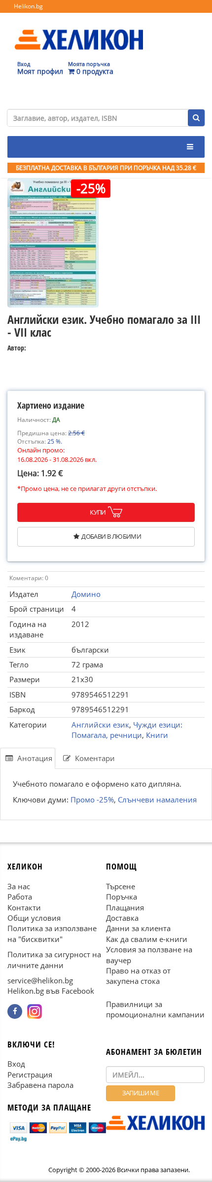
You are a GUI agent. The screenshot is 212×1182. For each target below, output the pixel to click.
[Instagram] (34, 1011)
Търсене (120, 886)
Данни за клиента (138, 928)
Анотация (33, 758)
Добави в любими (111, 536)
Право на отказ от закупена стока (138, 976)
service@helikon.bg (40, 980)
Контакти (24, 907)
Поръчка (121, 897)
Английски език (100, 725)
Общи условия (34, 918)
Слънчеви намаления (157, 799)
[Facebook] (14, 1011)
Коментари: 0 (28, 578)
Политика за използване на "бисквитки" (52, 933)
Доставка (122, 918)
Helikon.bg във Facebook (50, 991)
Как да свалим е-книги (146, 939)
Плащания (125, 907)
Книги (157, 735)
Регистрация (29, 1074)
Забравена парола (40, 1085)
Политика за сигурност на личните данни (54, 959)
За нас (18, 886)
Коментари (94, 758)
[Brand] (78, 30)
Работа (19, 897)
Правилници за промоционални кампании (155, 1009)
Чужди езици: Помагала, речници (126, 730)
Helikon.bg (28, 6)
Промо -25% (92, 799)
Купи (98, 512)
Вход (16, 1064)
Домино (86, 594)
